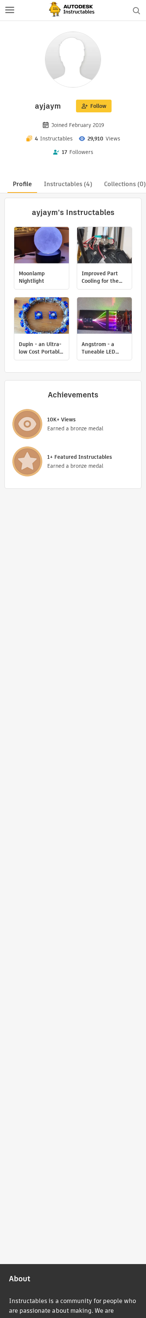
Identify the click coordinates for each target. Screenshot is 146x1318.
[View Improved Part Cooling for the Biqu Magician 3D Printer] (104, 246)
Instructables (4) (68, 184)
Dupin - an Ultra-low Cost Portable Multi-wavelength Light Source (41, 347)
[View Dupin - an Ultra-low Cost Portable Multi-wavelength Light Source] (41, 316)
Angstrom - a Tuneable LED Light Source (98, 347)
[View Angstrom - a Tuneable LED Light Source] (104, 316)
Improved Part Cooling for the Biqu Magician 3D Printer (103, 277)
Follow (98, 106)
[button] (9, 10)
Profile (22, 184)
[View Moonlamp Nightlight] (41, 246)
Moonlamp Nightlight (32, 277)
